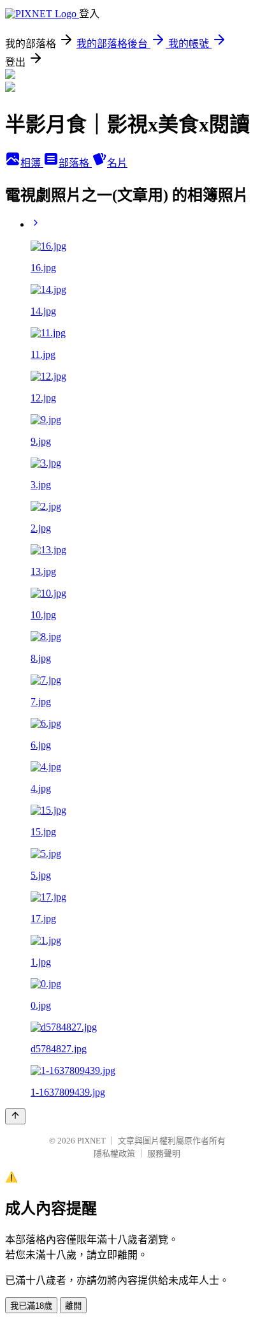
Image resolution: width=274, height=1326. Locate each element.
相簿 (31, 163)
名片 (117, 163)
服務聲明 (163, 1153)
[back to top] (15, 1116)
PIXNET (91, 1140)
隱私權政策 (114, 1153)
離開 (73, 1306)
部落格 (75, 163)
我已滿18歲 (31, 1306)
